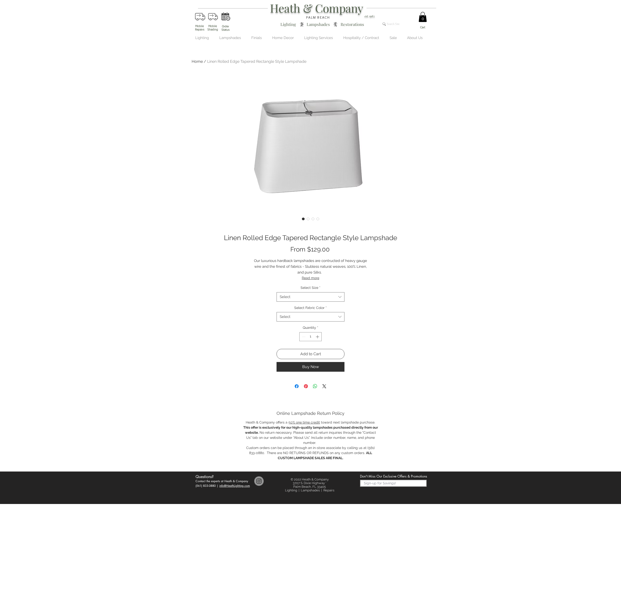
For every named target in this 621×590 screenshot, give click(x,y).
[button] (422, 17)
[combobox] (310, 297)
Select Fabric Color (310, 308)
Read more (310, 278)
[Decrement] (303, 336)
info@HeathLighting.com (234, 486)
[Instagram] (259, 481)
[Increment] (318, 336)
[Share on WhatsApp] (315, 386)
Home (197, 61)
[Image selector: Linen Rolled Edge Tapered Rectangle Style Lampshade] (303, 218)
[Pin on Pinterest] (306, 386)
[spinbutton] (310, 336)
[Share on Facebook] (297, 386)
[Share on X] (324, 386)
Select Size (310, 288)
